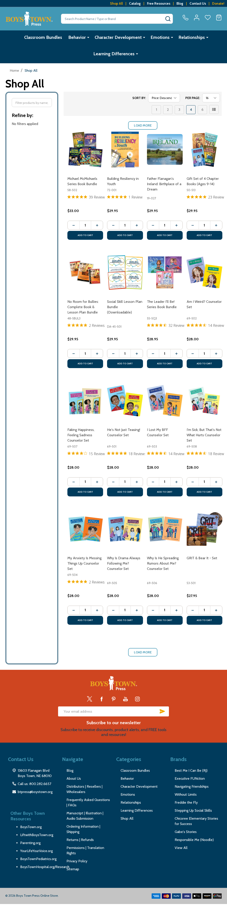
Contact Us (198, 3)
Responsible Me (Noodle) (194, 840)
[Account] (197, 17)
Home (14, 70)
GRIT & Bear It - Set (202, 558)
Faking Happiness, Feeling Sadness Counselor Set (80, 435)
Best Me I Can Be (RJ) (191, 770)
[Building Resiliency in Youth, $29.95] (125, 149)
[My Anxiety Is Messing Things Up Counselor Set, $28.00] (85, 529)
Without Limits (186, 794)
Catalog (135, 3)
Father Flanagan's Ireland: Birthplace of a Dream (164, 183)
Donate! (218, 3)
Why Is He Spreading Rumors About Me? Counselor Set (163, 563)
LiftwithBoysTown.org (36, 835)
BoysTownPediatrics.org (38, 859)
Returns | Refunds (80, 840)
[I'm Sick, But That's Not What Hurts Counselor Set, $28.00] (204, 400)
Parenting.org (30, 843)
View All (181, 848)
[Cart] (219, 17)
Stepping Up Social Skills (193, 810)
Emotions (160, 37)
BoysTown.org (31, 827)
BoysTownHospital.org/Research (44, 867)
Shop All (116, 3)
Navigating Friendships (192, 786)
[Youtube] (125, 699)
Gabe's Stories (186, 832)
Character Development (118, 37)
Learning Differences (114, 53)
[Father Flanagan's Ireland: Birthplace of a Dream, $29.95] (165, 149)
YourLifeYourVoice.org (36, 851)
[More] (88, 37)
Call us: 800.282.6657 (34, 784)
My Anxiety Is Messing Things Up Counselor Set (84, 563)
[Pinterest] (113, 699)
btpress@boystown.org (35, 792)
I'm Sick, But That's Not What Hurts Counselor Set (204, 435)
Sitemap (73, 869)
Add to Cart (85, 235)
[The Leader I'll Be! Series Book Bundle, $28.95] (165, 272)
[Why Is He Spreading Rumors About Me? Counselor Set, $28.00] (165, 529)
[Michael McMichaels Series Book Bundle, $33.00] (85, 149)
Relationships (191, 37)
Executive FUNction (190, 778)
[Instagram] (137, 699)
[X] (90, 699)
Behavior (77, 37)
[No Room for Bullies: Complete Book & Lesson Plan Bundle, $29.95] (85, 272)
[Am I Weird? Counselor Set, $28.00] (204, 272)
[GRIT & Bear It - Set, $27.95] (204, 529)
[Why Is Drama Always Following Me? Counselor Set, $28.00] (125, 529)
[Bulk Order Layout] (214, 109)
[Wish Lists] (208, 17)
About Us (74, 778)
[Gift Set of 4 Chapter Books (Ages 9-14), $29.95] (204, 149)
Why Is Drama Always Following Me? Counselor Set (123, 563)
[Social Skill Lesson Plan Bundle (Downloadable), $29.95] (125, 272)
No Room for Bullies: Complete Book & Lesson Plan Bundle (83, 306)
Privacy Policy (77, 861)
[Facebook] (102, 699)
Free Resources (158, 3)
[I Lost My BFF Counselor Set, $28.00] (165, 400)
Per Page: (192, 98)
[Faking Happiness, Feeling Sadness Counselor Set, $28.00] (85, 400)
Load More (143, 125)
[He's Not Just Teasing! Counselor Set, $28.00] (125, 400)
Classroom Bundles (43, 37)
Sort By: (139, 98)
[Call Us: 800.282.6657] (185, 17)
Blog (179, 3)
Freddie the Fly (186, 802)
